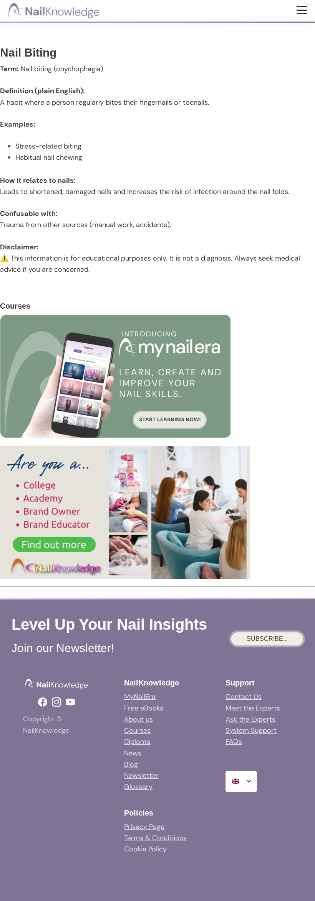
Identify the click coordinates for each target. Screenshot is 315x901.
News (132, 753)
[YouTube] (70, 702)
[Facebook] (42, 702)
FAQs (233, 741)
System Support (251, 730)
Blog (131, 764)
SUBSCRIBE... (267, 638)
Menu (303, 9)
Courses (137, 730)
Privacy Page (144, 826)
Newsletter (141, 775)
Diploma (137, 741)
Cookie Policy (145, 849)
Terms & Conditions (155, 837)
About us (138, 719)
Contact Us (243, 696)
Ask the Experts (250, 719)
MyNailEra (140, 696)
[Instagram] (56, 702)
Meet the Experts (252, 708)
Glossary (138, 786)
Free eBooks (143, 708)
